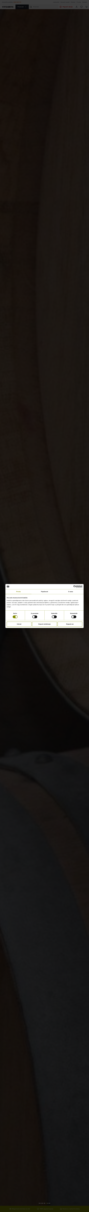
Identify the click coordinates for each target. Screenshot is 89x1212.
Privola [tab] (18, 591)
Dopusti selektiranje (44, 624)
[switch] (34, 616)
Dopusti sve (70, 624)
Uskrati (19, 624)
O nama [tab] (70, 591)
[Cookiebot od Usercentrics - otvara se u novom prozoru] (74, 586)
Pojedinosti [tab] (44, 591)
